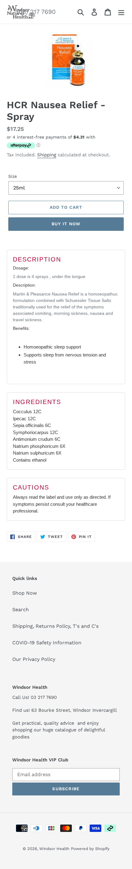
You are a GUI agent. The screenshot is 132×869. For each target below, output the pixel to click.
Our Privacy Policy (33, 659)
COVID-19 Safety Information (46, 643)
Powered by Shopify (90, 848)
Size (12, 176)
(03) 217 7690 (36, 11)
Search (20, 609)
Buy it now (66, 223)
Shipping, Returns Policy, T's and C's (55, 626)
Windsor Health (54, 848)
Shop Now (24, 593)
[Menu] (121, 12)
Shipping (46, 155)
